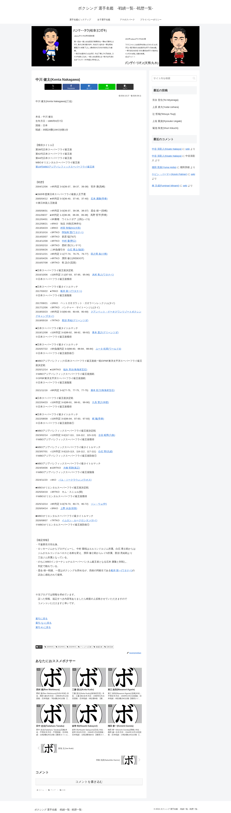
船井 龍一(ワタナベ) (71, 291)
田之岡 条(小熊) (99, 254)
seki (187, 149)
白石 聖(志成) (105, 451)
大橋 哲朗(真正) (71, 467)
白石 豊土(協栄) (76, 249)
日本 (40, 647)
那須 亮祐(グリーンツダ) (75, 320)
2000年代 (50, 647)
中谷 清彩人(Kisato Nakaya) (167, 149)
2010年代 (61, 647)
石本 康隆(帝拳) (99, 198)
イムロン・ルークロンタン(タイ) (79, 520)
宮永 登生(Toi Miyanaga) (165, 100)
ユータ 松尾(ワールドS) (108, 348)
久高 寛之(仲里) (100, 402)
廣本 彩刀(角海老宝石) (103, 390)
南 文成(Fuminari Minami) (165, 185)
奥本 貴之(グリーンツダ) (105, 332)
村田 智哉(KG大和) (70, 228)
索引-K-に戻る (43, 627)
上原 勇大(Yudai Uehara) (165, 107)
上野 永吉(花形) (68, 508)
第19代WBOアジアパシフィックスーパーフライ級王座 (65, 166)
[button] (125, 87)
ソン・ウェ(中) (99, 504)
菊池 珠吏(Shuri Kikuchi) (165, 128)
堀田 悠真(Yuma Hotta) (164, 167)
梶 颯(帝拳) (98, 418)
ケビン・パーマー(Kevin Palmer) (169, 174)
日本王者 (109, 647)
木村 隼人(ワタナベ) (103, 274)
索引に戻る (42, 618)
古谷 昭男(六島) (106, 435)
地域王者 (99, 647)
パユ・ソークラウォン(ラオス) (75, 480)
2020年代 (72, 647)
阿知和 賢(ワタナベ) (72, 232)
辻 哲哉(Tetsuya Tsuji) (164, 114)
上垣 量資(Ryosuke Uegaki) (167, 121)
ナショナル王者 (85, 647)
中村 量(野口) (69, 241)
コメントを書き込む (89, 781)
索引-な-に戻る (44, 623)
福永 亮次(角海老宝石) (75, 369)
